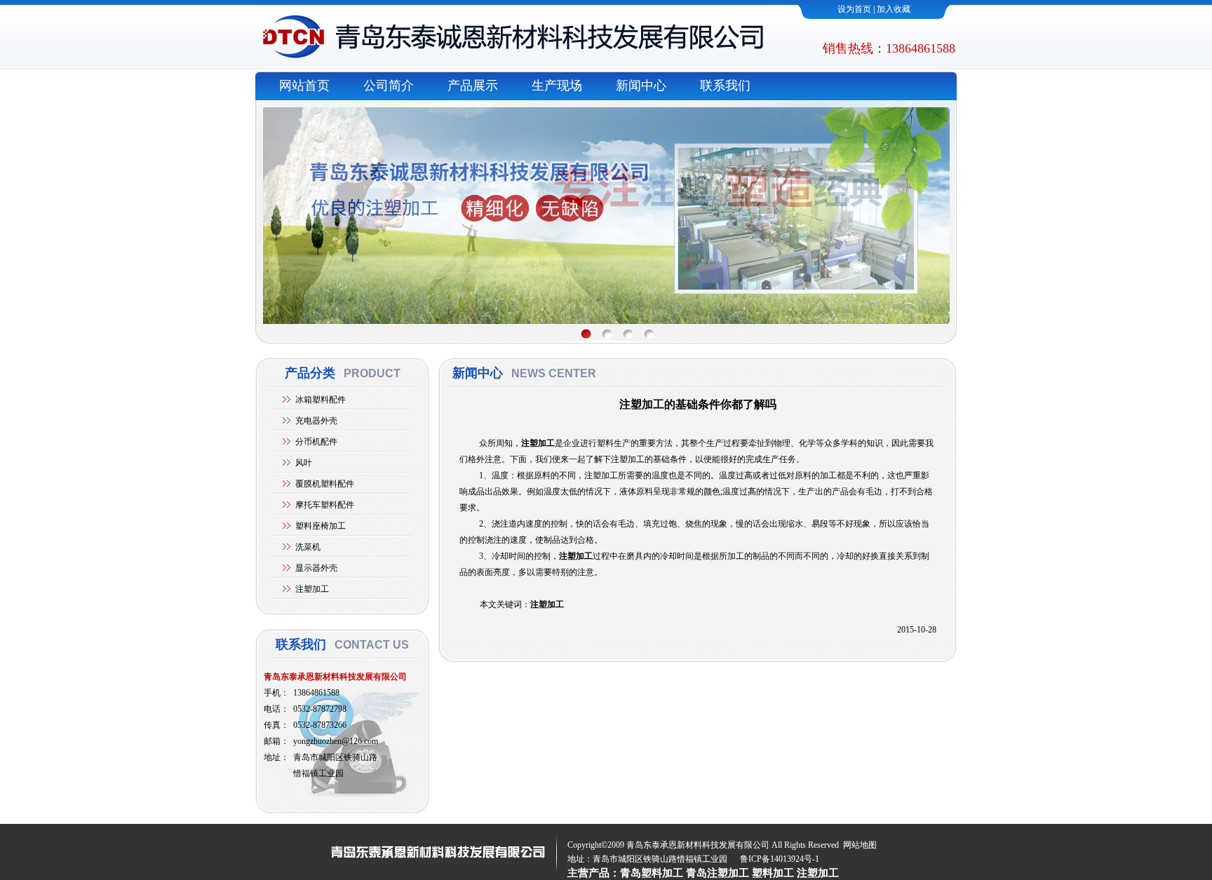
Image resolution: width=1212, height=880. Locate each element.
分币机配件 (316, 442)
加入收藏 (893, 9)
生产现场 (557, 86)
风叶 (303, 463)
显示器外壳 (316, 568)
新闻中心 (641, 86)
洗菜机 (308, 547)
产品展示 (472, 86)
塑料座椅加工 (320, 526)
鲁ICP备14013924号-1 (779, 859)
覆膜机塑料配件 (324, 484)
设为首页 (854, 9)
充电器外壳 (316, 421)
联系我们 (725, 86)
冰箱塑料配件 (320, 400)
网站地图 (860, 845)
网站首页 (304, 86)
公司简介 (388, 86)
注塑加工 (312, 589)
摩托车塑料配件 (324, 505)
